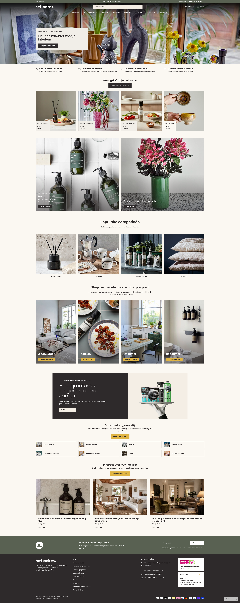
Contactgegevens (79, 570)
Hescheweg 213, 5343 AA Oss (154, 578)
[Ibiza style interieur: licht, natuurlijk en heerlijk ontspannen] (120, 497)
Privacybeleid (78, 590)
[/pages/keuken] (98, 332)
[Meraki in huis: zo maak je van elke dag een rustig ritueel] (63, 497)
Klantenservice (78, 563)
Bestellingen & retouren (81, 566)
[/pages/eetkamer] (141, 332)
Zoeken (75, 580)
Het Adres (51, 596)
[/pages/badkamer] (184, 332)
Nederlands (182, 1)
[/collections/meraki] (77, 174)
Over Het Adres (78, 576)
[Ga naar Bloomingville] (120, 33)
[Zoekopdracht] (144, 7)
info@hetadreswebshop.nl (153, 571)
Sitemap (76, 583)
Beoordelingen (78, 573)
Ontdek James (67, 410)
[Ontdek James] (158, 396)
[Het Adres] (45, 6)
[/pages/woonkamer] (56, 332)
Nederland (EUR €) (197, 1)
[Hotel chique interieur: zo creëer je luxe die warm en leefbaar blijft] (177, 497)
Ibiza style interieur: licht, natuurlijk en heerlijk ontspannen (117, 519)
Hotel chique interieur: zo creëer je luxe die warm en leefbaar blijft (177, 519)
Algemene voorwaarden (82, 587)
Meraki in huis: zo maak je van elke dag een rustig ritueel (62, 519)
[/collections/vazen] (162, 174)
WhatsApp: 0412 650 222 (153, 574)
